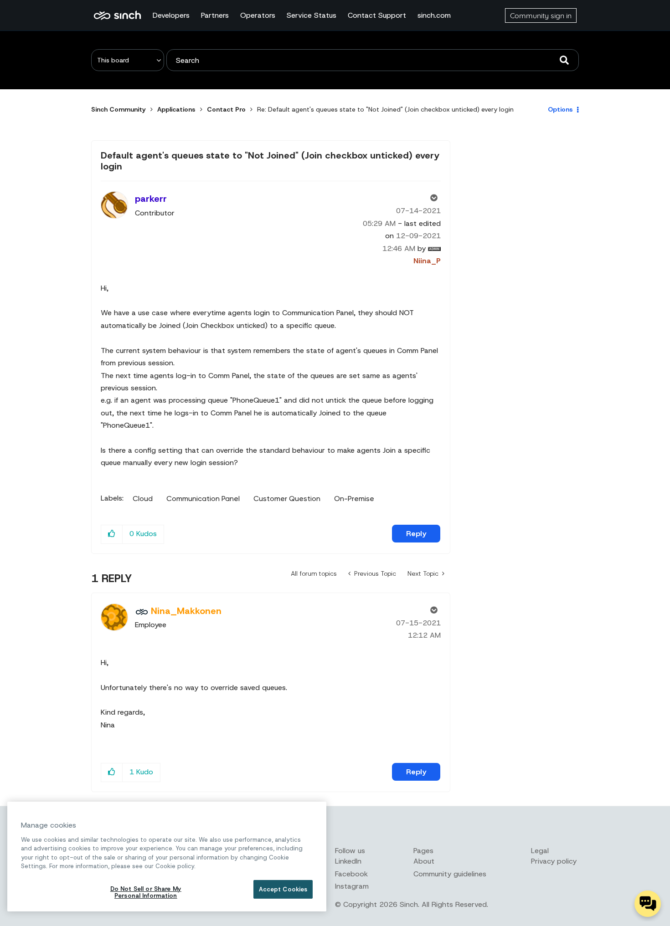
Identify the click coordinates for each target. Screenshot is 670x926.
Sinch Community (117, 15)
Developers (171, 15)
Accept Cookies (283, 889)
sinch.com (434, 15)
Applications (176, 109)
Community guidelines (449, 874)
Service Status (311, 15)
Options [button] (560, 109)
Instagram (352, 886)
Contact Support (377, 15)
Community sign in (541, 15)
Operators (257, 15)
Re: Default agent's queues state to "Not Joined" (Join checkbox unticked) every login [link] (385, 109)
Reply (416, 533)
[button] (112, 534)
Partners (215, 15)
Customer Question (286, 499)
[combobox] (372, 60)
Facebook (351, 874)
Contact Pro (226, 109)
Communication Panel (203, 499)
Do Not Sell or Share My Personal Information (145, 892)
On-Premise (354, 499)
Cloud (143, 499)
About (423, 861)
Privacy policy (554, 861)
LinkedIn (348, 861)
